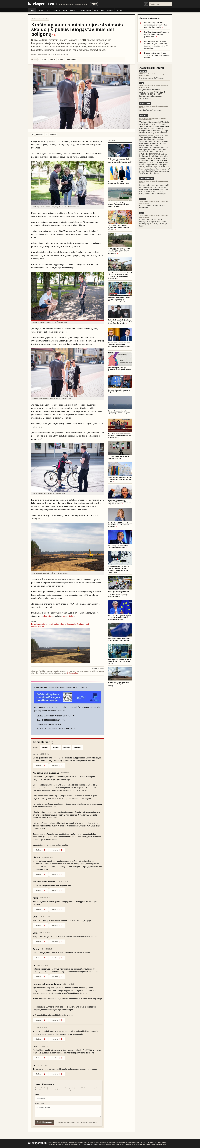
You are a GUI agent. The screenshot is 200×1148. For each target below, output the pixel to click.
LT (146, 4)
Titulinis (32, 10)
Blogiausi (77, 747)
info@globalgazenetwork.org (87, 1144)
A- (33, 134)
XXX (102, 10)
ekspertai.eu (48, 616)
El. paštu (60, 59)
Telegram (53, 59)
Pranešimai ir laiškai (85, 10)
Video (96, 10)
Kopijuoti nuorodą (71, 59)
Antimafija (57, 10)
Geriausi (66, 747)
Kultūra (65, 10)
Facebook (45, 59)
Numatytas (39, 134)
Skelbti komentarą (44, 1122)
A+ (46, 134)
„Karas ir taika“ (67, 616)
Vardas (37, 1094)
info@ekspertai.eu (72, 673)
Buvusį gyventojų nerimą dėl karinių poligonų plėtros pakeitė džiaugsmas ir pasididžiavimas (60, 625)
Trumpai (40, 10)
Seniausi (56, 747)
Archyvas (119, 10)
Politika (48, 10)
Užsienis (73, 10)
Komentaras (39, 1103)
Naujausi (45, 747)
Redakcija (110, 10)
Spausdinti (53, 134)
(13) (54, 35)
